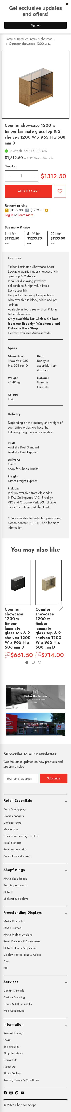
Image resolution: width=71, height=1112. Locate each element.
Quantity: (11, 166)
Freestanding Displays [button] (23, 912)
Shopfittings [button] (14, 869)
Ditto (6, 961)
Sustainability (11, 1046)
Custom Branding (14, 997)
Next (61, 607)
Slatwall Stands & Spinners (20, 948)
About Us (9, 1066)
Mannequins (11, 829)
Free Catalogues (14, 1011)
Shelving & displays (16, 899)
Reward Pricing (13, 1033)
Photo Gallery (12, 1073)
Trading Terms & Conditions (21, 1080)
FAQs (7, 1040)
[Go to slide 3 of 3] (39, 662)
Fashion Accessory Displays (21, 836)
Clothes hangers (14, 816)
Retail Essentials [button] (18, 800)
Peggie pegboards (16, 885)
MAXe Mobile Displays (18, 934)
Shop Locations (13, 1053)
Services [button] (11, 981)
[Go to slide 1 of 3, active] (26, 662)
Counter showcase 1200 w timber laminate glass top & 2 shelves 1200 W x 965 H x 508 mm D (18, 628)
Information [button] (13, 1024)
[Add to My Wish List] (60, 191)
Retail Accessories (15, 849)
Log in (9, 215)
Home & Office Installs (18, 1004)
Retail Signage (12, 843)
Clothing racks (12, 822)
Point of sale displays (17, 856)
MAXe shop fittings (15, 878)
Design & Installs (14, 990)
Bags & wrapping (15, 809)
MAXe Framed (12, 928)
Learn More (25, 215)
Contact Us (10, 1060)
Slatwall (8, 892)
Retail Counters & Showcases (22, 941)
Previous (5, 607)
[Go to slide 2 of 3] (33, 662)
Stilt (5, 968)
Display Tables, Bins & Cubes (22, 955)
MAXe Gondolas (14, 921)
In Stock (16, 151)
